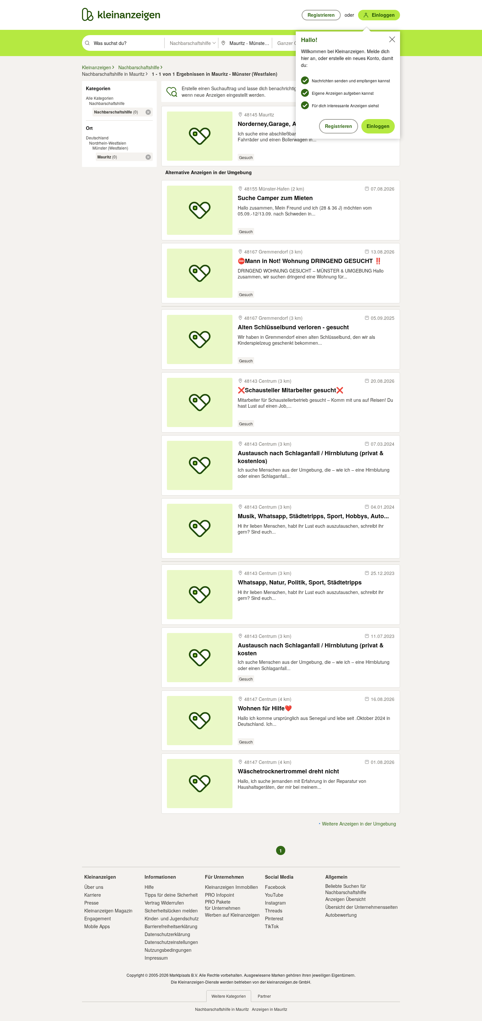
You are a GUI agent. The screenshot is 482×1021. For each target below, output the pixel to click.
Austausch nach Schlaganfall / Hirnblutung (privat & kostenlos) (311, 456)
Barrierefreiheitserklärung (171, 926)
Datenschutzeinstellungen (171, 942)
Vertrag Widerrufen (164, 902)
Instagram (275, 902)
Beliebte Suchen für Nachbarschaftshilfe (345, 889)
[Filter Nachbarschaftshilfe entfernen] (148, 112)
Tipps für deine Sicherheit (171, 894)
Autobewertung (341, 914)
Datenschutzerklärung (167, 934)
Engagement (97, 918)
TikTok (272, 926)
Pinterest (274, 918)
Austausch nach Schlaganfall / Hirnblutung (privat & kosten (311, 649)
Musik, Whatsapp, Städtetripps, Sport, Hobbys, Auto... (313, 516)
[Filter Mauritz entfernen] (148, 157)
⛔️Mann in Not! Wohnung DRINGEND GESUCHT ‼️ (310, 261)
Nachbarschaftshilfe (107, 103)
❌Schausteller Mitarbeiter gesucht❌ (290, 390)
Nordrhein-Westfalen (107, 143)
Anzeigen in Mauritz (269, 1009)
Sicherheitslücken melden (171, 910)
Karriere (92, 894)
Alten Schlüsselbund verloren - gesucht (293, 327)
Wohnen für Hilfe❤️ (265, 708)
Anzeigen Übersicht (345, 899)
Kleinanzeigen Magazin (108, 910)
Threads (273, 910)
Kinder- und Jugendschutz (172, 918)
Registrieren (338, 126)
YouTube (274, 894)
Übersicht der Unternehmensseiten (361, 907)
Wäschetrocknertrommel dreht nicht (288, 771)
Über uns (93, 887)
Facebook (275, 887)
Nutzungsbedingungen (168, 950)
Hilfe (149, 887)
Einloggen (378, 126)
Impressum (156, 957)
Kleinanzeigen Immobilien (231, 887)
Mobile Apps (97, 926)
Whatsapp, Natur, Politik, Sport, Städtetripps (300, 582)
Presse (91, 902)
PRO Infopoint (219, 894)
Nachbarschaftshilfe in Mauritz (222, 1009)
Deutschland (97, 137)
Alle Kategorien (99, 98)
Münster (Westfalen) (110, 148)
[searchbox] (128, 43)
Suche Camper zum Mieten (275, 198)
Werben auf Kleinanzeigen (232, 914)
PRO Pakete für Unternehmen (222, 904)
